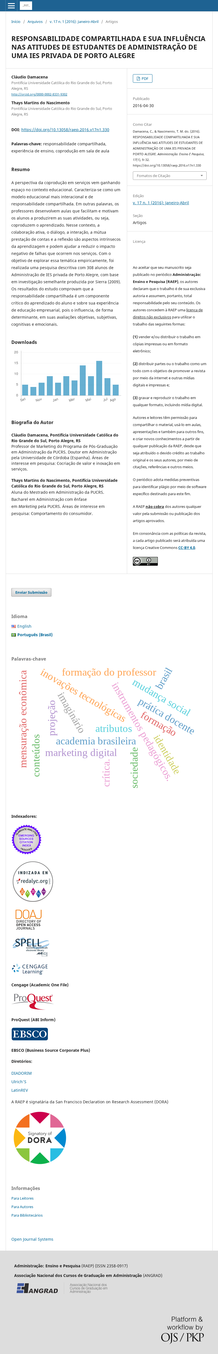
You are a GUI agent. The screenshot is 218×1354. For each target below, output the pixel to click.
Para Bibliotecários (27, 1215)
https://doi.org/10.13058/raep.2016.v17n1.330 (65, 129)
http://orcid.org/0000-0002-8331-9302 (39, 94)
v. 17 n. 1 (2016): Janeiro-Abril (74, 21)
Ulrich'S (18, 1081)
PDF (144, 78)
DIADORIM (21, 1073)
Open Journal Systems (32, 1239)
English (24, 626)
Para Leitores (22, 1198)
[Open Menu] (11, 5)
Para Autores (22, 1206)
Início (15, 21)
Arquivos (35, 21)
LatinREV (19, 1090)
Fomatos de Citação (153, 175)
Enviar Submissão (31, 592)
